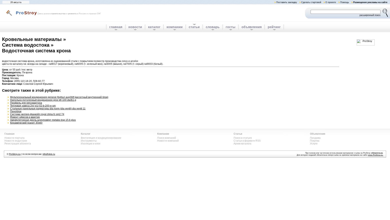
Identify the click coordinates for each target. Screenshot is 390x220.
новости (135, 27)
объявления (252, 27)
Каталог (85, 133)
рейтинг (274, 27)
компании (175, 27)
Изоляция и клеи (90, 143)
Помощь (344, 2)
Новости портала (14, 137)
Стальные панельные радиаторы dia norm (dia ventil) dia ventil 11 (48, 108)
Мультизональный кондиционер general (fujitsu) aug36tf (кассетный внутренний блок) (59, 97)
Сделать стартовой (311, 2)
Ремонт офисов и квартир (25, 117)
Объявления (317, 133)
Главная (9, 133)
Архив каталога (242, 143)
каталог (154, 27)
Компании (163, 133)
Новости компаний (168, 140)
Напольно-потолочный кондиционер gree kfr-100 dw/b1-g (43, 100)
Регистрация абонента (17, 143)
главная (115, 27)
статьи (194, 27)
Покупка (314, 140)
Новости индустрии (15, 140)
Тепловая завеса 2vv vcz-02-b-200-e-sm (33, 105)
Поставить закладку (286, 2)
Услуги (313, 143)
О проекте (330, 2)
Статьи (238, 133)
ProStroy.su (15, 154)
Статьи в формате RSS (247, 140)
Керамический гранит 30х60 (26, 122)
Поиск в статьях (243, 137)
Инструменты (89, 140)
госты (230, 27)
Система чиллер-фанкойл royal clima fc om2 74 (37, 114)
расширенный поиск (370, 15)
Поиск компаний (166, 137)
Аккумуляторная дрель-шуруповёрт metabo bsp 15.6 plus (43, 120)
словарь (213, 27)
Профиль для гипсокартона (26, 102)
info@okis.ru (49, 154)
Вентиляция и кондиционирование (101, 137)
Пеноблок (15, 111)
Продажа (315, 137)
